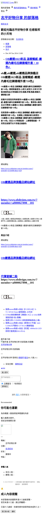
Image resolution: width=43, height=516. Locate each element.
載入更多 (5, 372)
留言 (26, 358)
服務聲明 (25, 484)
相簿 (7, 44)
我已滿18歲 (5, 511)
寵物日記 (18, 364)
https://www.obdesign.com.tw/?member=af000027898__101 (19, 201)
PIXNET (10, 482)
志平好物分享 (6, 345)
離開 (13, 511)
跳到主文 (4, 24)
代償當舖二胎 (9, 276)
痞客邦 (21, 358)
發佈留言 (5, 386)
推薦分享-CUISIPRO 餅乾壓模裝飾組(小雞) (23, 320)
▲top (3, 368)
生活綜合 (19, 39)
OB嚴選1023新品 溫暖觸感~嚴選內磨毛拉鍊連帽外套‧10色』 (24, 62)
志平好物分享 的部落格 (20, 18)
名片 (7, 49)
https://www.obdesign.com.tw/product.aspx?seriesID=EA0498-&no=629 (17, 170)
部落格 (8, 47)
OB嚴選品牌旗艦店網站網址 (18, 182)
